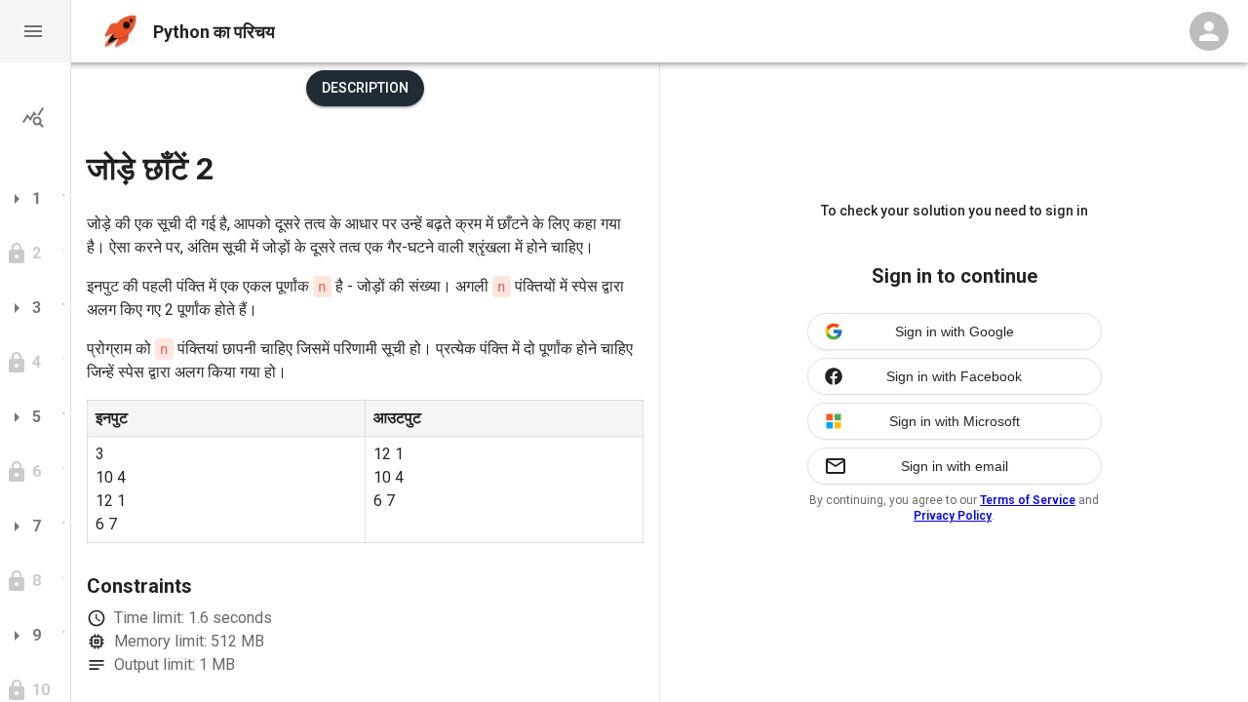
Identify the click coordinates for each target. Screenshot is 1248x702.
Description (365, 88)
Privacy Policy (953, 516)
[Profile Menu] (1209, 31)
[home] (120, 32)
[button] (35, 31)
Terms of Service (1027, 500)
